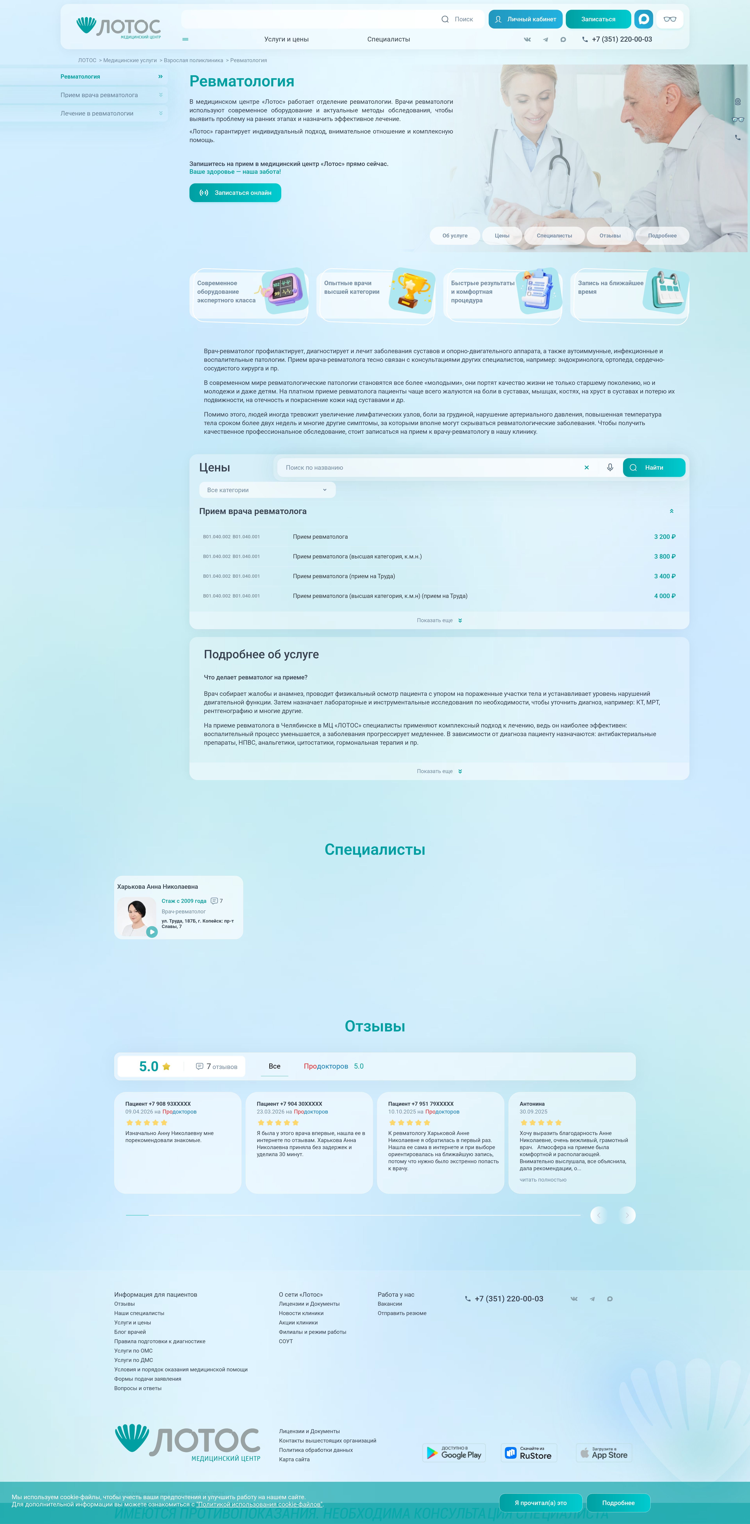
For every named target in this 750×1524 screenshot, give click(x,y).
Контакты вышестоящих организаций (327, 1440)
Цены (502, 235)
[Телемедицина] (738, 106)
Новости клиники (301, 1313)
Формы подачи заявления (147, 1379)
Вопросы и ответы (138, 1388)
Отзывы (610, 235)
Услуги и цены (286, 39)
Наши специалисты (139, 1313)
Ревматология (80, 76)
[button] (627, 1215)
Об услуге (455, 235)
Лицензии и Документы (309, 1304)
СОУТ (286, 1341)
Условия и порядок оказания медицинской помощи (181, 1369)
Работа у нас (396, 1294)
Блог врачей (130, 1332)
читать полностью (543, 1179)
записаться (653, 536)
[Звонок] (738, 142)
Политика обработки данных (316, 1450)
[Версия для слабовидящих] (738, 120)
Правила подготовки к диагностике (159, 1341)
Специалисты (388, 39)
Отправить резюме (402, 1313)
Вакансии (390, 1304)
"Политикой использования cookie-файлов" (259, 1504)
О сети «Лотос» (301, 1294)
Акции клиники (298, 1322)
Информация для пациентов (155, 1294)
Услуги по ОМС (133, 1350)
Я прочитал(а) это (541, 1503)
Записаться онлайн (243, 192)
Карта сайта (294, 1459)
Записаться (598, 19)
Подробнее (662, 235)
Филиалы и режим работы (312, 1332)
